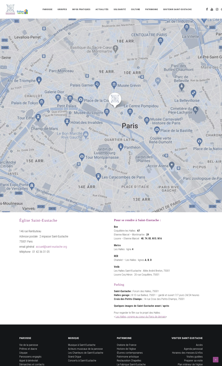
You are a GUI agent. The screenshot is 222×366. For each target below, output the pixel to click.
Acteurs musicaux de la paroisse (85, 348)
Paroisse (47, 9)
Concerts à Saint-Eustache (82, 360)
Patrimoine (151, 9)
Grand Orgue (74, 356)
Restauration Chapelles (129, 360)
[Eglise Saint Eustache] (17, 9)
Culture (135, 9)
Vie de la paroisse (28, 344)
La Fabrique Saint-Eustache (131, 364)
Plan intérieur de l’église (190, 364)
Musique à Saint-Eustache (81, 344)
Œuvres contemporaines (130, 352)
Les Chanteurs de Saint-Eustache (85, 352)
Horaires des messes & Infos (187, 352)
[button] (207, 9)
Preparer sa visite (193, 360)
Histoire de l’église (126, 348)
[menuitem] (47, 9)
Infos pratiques (81, 9)
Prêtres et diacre (28, 348)
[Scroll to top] (215, 359)
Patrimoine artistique (128, 356)
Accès (199, 344)
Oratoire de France (126, 344)
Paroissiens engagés (30, 356)
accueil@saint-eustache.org (51, 246)
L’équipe (23, 352)
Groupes (62, 9)
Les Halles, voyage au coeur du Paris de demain (141, 316)
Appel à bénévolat (28, 360)
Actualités (102, 9)
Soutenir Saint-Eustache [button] (177, 9)
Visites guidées (195, 356)
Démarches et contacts (31, 364)
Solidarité (120, 9)
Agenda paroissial (193, 348)
